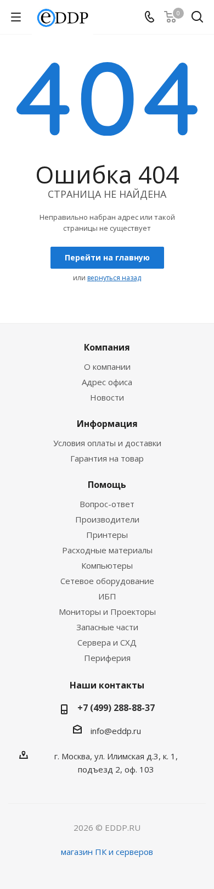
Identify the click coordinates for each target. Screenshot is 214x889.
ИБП (107, 596)
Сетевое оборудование (107, 580)
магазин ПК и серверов (107, 851)
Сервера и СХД (107, 642)
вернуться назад (114, 277)
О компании (107, 366)
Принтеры (107, 534)
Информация (107, 424)
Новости (107, 397)
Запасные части (107, 626)
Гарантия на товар (107, 458)
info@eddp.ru (116, 730)
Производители (107, 519)
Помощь (107, 485)
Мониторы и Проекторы (107, 611)
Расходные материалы (107, 549)
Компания (107, 347)
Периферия (107, 657)
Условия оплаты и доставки (107, 442)
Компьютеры (107, 565)
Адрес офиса (107, 381)
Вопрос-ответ (107, 503)
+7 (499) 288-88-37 (116, 708)
